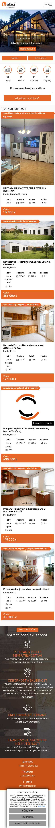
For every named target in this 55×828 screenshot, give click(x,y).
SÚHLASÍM (27, 811)
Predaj (14, 58)
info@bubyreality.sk (27, 786)
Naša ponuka (27, 49)
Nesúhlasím (27, 817)
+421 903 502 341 (28, 776)
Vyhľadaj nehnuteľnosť (27, 98)
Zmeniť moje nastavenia (27, 823)
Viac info (41, 806)
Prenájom (40, 58)
